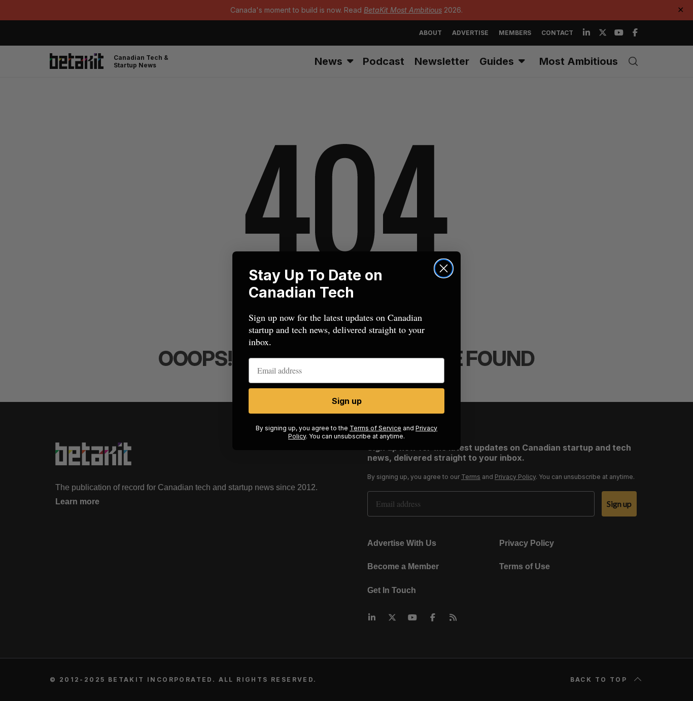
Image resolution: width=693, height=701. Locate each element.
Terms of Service (375, 428)
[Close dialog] (444, 268)
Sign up (347, 401)
